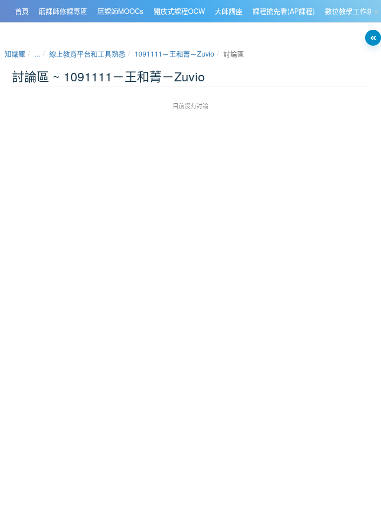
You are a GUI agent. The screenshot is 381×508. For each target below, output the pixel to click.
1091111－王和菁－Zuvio (174, 54)
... (37, 54)
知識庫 (14, 54)
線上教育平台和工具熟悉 (87, 54)
